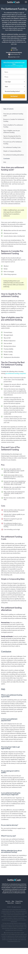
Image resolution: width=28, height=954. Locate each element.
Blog (13, 901)
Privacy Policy (19, 901)
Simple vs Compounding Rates (12, 151)
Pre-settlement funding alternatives (13, 155)
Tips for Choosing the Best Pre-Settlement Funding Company (12, 137)
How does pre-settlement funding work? (13, 114)
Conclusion (6, 158)
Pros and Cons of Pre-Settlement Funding (12, 142)
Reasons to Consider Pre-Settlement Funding (13, 120)
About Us (7, 901)
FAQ (4, 162)
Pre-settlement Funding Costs (12, 147)
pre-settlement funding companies (16, 373)
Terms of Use (10, 903)
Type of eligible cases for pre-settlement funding (11, 131)
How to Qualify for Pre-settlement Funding (13, 126)
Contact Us (18, 903)
